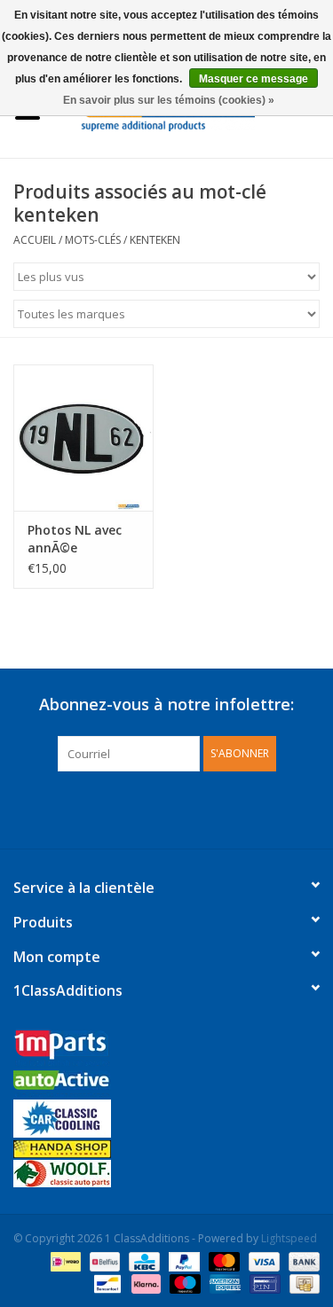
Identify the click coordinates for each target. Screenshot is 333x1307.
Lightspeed (289, 1238)
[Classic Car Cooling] (166, 1119)
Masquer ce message (253, 79)
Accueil (34, 239)
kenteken (155, 239)
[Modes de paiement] (63, 1260)
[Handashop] (166, 1149)
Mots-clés (93, 239)
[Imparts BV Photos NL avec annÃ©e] (83, 437)
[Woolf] (166, 1173)
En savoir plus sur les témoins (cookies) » (168, 100)
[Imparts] (166, 1050)
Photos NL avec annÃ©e (75, 538)
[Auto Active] (166, 1085)
